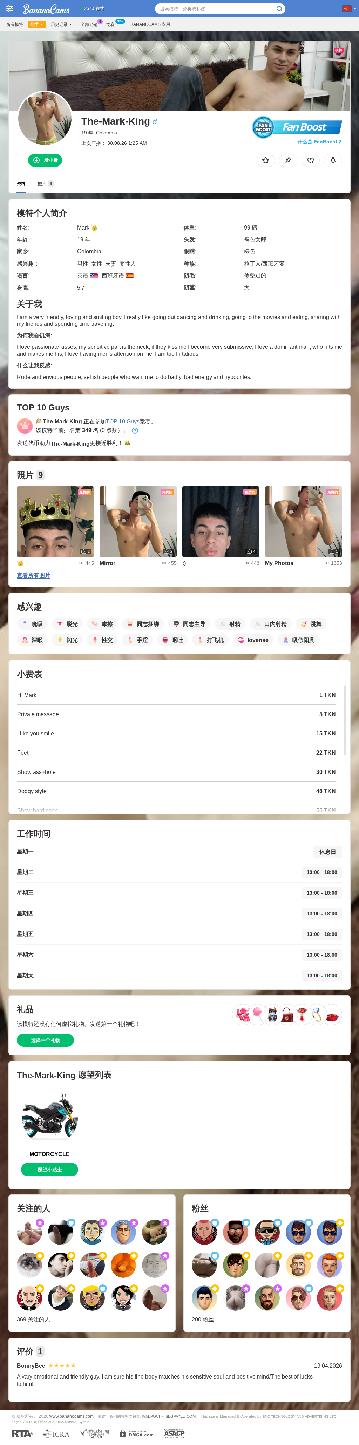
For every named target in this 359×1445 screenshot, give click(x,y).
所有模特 (14, 24)
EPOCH (155, 1416)
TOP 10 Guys (123, 421)
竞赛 (110, 24)
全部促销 (89, 24)
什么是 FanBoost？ (320, 141)
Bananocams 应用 (150, 24)
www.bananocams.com (71, 1416)
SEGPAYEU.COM (180, 1416)
